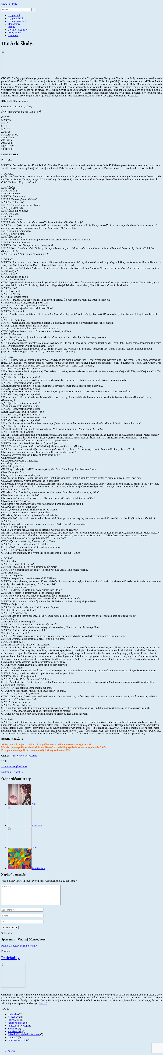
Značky (11, 1051)
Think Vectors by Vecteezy (23, 755)
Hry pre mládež (15, 18)
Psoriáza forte (38, 868)
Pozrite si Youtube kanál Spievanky (19, 945)
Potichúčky (10, 958)
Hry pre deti (14, 15)
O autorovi (13, 35)
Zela (34, 804)
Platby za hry (14, 32)
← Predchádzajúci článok (14, 766)
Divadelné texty (9, 4)
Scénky (11, 26)
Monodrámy (14, 24)
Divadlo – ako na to (18, 29)
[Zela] (20, 804)
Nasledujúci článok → (12, 772)
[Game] (20, 847)
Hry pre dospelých (17, 21)
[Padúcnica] (20, 825)
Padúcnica (37, 825)
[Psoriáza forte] (20, 868)
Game (35, 847)
